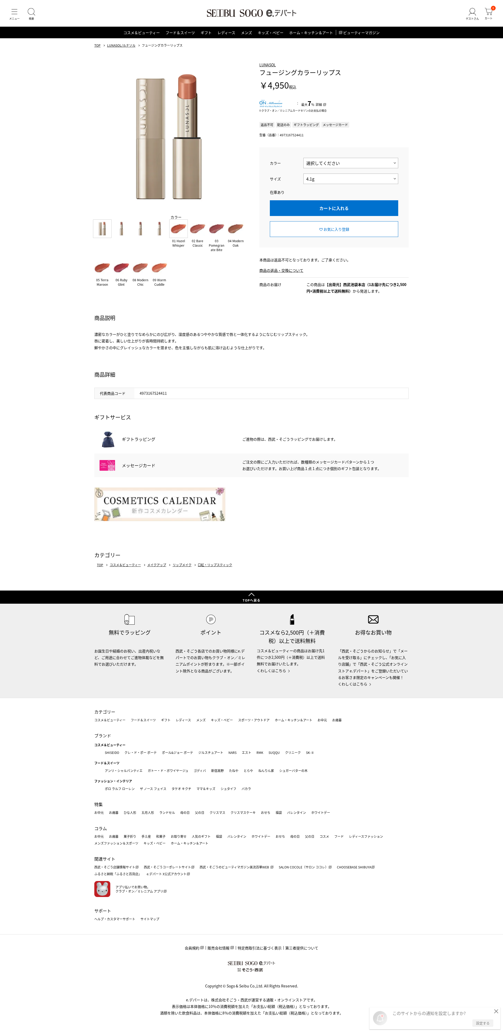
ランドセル (167, 812)
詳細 (319, 104)
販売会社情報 (218, 947)
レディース (226, 32)
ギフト (206, 32)
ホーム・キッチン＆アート (311, 32)
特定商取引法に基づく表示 (260, 947)
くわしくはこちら (271, 670)
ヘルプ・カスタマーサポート (114, 919)
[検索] (31, 14)
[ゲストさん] (472, 14)
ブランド (102, 735)
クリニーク (293, 752)
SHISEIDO (112, 752)
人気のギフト (201, 836)
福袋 (279, 812)
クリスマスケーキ (243, 812)
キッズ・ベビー (270, 32)
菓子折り (130, 836)
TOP (97, 45)
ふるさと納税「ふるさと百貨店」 (117, 874)
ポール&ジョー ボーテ (177, 752)
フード (339, 836)
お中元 (322, 720)
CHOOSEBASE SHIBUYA (354, 867)
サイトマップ (149, 919)
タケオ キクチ (181, 788)
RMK (259, 752)
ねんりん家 (266, 770)
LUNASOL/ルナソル (121, 45)
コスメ (324, 836)
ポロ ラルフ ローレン (120, 788)
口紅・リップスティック (215, 565)
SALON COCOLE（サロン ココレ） (303, 867)
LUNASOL (267, 64)
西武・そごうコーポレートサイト (167, 867)
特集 (98, 804)
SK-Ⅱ (310, 752)
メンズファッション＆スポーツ (116, 843)
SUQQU (274, 752)
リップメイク (182, 565)
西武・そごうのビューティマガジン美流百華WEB (235, 867)
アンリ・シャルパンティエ (124, 770)
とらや (248, 770)
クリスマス (217, 812)
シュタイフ (228, 788)
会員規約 (192, 947)
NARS (232, 752)
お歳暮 (337, 720)
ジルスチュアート (210, 752)
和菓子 (161, 836)
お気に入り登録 (336, 229)
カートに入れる (334, 208)
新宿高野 (217, 770)
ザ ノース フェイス (153, 788)
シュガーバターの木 (293, 770)
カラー (275, 163)
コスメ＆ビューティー (141, 32)
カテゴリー (104, 712)
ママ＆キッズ (205, 788)
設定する (483, 1022)
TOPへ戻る (251, 600)
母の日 (185, 812)
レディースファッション (366, 836)
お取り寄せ (179, 836)
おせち (265, 812)
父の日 (199, 812)
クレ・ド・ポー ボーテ (140, 752)
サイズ (275, 178)
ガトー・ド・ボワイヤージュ (168, 770)
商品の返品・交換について (281, 270)
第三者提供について (301, 947)
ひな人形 (130, 812)
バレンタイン (296, 812)
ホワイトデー (320, 812)
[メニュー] (14, 14)
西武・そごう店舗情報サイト (114, 867)
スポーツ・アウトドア (254, 720)
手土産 (146, 836)
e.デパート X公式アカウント (167, 874)
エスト (246, 752)
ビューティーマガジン (361, 32)
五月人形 (147, 812)
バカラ (246, 788)
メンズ (246, 32)
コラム (100, 828)
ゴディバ (200, 770)
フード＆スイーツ (180, 32)
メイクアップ (156, 565)
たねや (233, 770)
